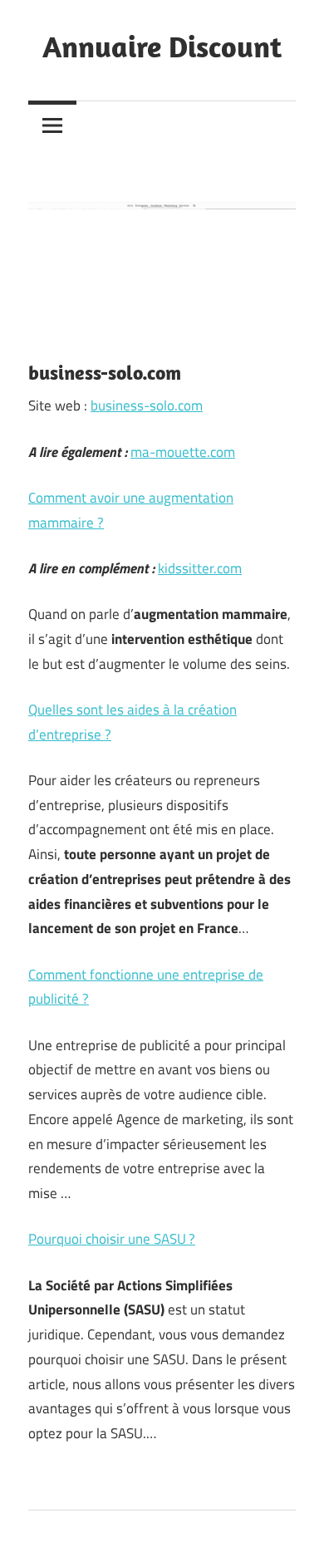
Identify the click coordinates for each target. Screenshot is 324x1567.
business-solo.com (147, 405)
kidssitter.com (200, 568)
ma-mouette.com (182, 452)
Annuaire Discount (162, 46)
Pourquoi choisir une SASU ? (111, 1239)
